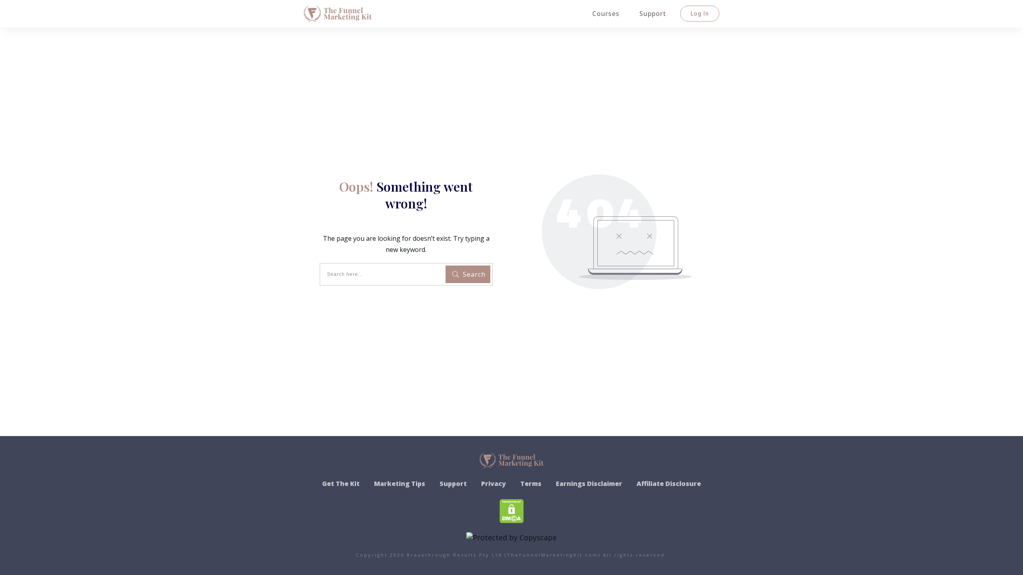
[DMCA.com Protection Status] (512, 510)
